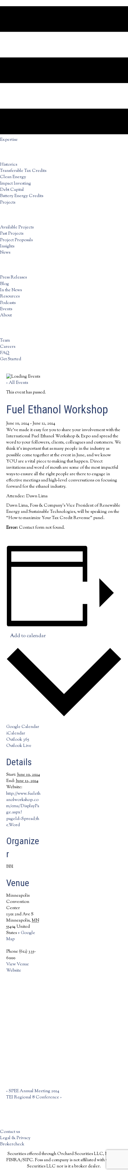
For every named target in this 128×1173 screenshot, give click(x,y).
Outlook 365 (17, 740)
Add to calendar (28, 636)
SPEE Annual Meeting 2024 (32, 1091)
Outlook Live (18, 746)
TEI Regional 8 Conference (34, 1097)
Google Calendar (22, 727)
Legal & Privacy (15, 1138)
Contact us (10, 1132)
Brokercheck (12, 1144)
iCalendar (15, 733)
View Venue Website (17, 967)
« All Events (17, 383)
